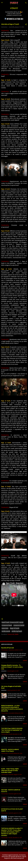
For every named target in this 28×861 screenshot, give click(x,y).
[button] (26, 24)
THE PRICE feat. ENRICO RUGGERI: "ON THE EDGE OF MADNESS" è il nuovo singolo (12, 730)
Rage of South (14, 628)
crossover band (7, 625)
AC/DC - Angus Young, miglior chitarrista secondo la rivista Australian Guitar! (10, 770)
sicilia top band (17, 631)
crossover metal (19, 625)
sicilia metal (6, 631)
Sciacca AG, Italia (13, 634)
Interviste (14, 8)
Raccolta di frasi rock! (7, 647)
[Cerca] (26, 3)
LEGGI (25, 660)
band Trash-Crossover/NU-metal (12, 622)
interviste (5, 628)
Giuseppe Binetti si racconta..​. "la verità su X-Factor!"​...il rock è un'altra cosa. (12, 667)
